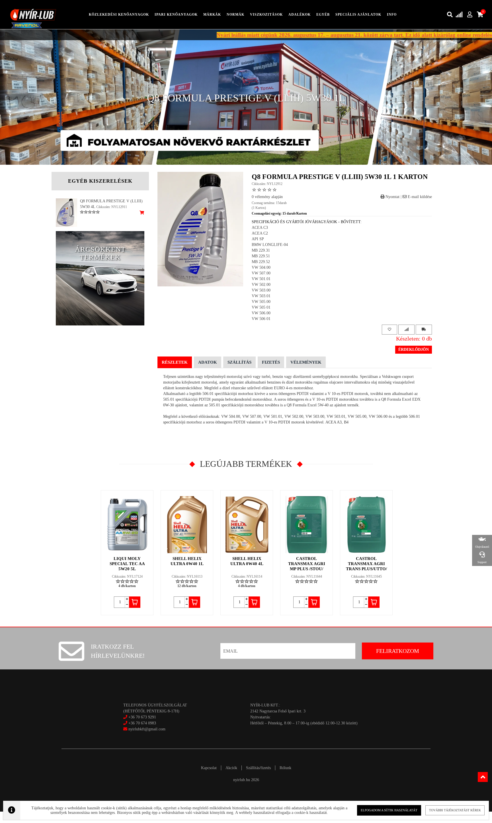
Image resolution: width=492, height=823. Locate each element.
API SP (258, 239)
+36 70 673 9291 (142, 717)
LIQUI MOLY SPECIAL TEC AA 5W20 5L (127, 563)
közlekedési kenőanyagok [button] (119, 15)
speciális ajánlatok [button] (358, 15)
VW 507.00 (261, 273)
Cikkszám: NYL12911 (111, 207)
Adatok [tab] (207, 362)
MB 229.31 (261, 250)
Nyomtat (391, 197)
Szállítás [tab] (239, 362)
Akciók (231, 768)
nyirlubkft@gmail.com (146, 729)
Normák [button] (235, 15)
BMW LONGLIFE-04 (270, 245)
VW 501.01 (261, 279)
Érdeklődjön (413, 349)
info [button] (392, 15)
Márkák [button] (212, 15)
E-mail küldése (419, 197)
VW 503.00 (261, 290)
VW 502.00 (261, 284)
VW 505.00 (261, 302)
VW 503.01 (261, 296)
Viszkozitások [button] (266, 15)
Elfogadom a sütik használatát (389, 810)
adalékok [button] (299, 15)
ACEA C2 (260, 233)
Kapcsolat (209, 768)
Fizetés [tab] (271, 362)
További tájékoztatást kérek (455, 810)
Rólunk (285, 768)
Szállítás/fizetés (258, 768)
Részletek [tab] (175, 362)
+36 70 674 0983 (142, 723)
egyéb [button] (323, 15)
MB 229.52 (261, 262)
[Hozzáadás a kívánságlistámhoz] (389, 330)
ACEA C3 (260, 227)
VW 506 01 (261, 319)
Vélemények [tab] (305, 362)
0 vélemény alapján (267, 197)
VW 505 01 (261, 307)
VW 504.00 (261, 267)
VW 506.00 (261, 313)
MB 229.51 (261, 256)
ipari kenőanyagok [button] (176, 15)
